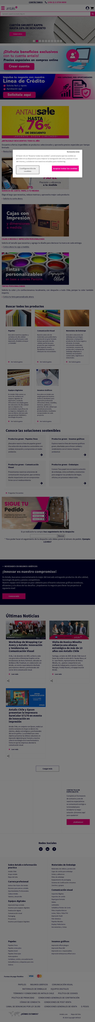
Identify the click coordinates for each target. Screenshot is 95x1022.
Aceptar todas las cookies (65, 168)
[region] (47, 163)
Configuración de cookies (28, 169)
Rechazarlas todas (73, 152)
